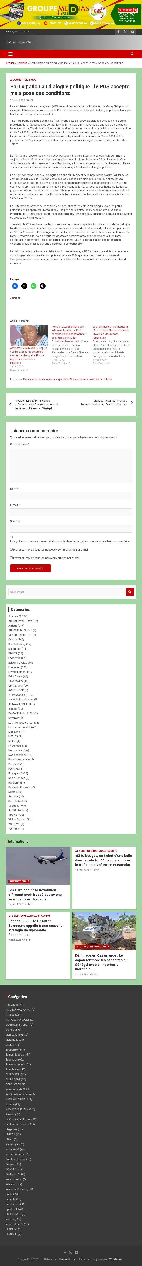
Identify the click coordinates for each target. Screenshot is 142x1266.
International (18, 841)
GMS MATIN (15, 681)
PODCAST (14, 768)
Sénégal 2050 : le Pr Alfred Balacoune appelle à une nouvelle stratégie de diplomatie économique (35, 928)
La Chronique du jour (20, 722)
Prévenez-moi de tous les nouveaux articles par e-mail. (46, 558)
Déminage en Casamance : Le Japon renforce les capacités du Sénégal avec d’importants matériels (101, 962)
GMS (30, 100)
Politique (29, 79)
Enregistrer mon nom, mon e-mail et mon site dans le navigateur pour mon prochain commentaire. (70, 541)
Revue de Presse (18, 787)
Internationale (16, 695)
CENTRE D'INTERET (20, 635)
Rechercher (130, 592)
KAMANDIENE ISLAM (21, 713)
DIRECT (12, 653)
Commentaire (19, 444)
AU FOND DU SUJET (20, 630)
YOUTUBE (14, 828)
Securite (13, 796)
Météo (12, 741)
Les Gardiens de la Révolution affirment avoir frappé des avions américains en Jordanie (35, 894)
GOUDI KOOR (16, 690)
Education (14, 667)
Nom (14, 488)
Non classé (15, 750)
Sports (12, 805)
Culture (12, 639)
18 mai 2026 (82, 869)
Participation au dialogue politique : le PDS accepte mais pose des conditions (67, 379)
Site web (15, 521)
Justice (12, 708)
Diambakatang (17, 644)
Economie (14, 658)
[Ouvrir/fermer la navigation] (10, 54)
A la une (15, 79)
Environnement (17, 672)
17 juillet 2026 (16, 904)
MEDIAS (13, 736)
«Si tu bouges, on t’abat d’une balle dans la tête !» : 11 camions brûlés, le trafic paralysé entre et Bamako (103, 860)
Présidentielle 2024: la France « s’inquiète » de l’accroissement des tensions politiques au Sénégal (37, 404)
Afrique (12, 625)
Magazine (14, 732)
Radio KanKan (16, 778)
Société (13, 801)
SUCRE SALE (16, 810)
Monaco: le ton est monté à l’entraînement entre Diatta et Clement (104, 402)
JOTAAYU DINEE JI (19, 704)
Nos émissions (17, 755)
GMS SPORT (15, 685)
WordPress (116, 1259)
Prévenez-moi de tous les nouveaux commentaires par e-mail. (51, 549)
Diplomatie (14, 648)
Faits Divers (15, 676)
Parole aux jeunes (19, 759)
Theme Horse (67, 1259)
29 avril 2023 (17, 100)
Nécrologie (14, 745)
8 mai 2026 (14, 939)
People (12, 764)
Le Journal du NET (19, 727)
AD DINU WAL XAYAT (21, 621)
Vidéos (12, 815)
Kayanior (13, 718)
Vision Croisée (17, 819)
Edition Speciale (17, 662)
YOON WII (14, 824)
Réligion (13, 782)
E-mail (15, 505)
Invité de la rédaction (20, 699)
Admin (95, 869)
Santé (11, 792)
